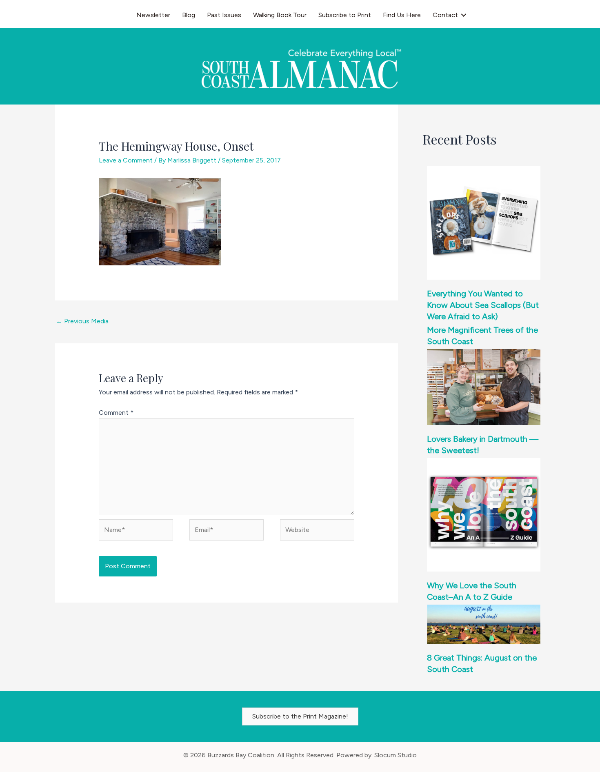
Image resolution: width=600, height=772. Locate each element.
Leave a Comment (126, 160)
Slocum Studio (395, 755)
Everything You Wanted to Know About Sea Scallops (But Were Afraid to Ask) (483, 305)
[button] (463, 15)
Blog (188, 15)
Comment (116, 412)
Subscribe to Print (344, 15)
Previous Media (82, 321)
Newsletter (153, 15)
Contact (445, 15)
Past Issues (224, 15)
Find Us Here (402, 15)
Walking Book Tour (280, 15)
